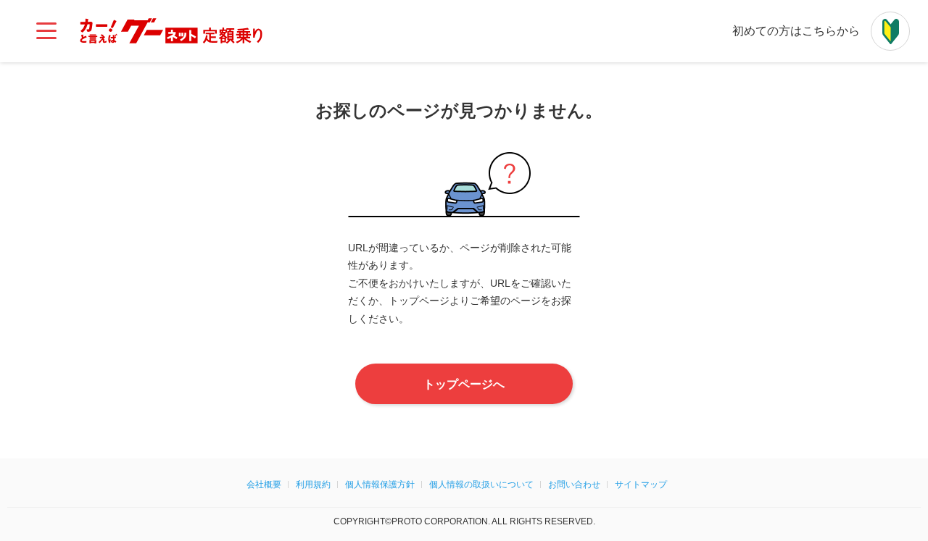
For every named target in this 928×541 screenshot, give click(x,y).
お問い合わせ (574, 484)
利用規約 (313, 484)
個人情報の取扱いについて (481, 484)
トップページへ (464, 384)
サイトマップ (641, 484)
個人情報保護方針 (380, 484)
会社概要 (263, 484)
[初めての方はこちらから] (890, 31)
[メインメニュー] (46, 31)
